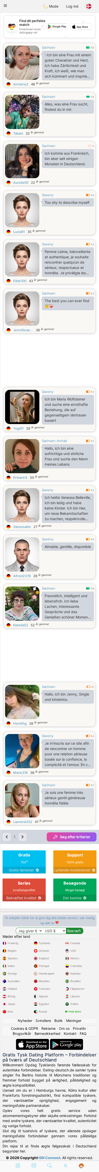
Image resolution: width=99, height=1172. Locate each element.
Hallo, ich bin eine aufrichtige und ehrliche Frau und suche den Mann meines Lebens (66, 456)
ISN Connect (49, 1158)
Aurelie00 (20, 182)
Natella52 (20, 625)
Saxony (47, 195)
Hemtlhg (20, 723)
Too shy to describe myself (67, 202)
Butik (58, 1020)
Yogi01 (18, 428)
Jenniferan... (23, 330)
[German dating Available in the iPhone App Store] (33, 1041)
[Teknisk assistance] (81, 1166)
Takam (18, 133)
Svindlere (43, 1020)
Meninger (73, 1020)
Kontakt (70, 1033)
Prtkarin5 (20, 477)
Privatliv (79, 1028)
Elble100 (19, 281)
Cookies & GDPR (24, 1028)
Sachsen (48, 47)
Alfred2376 (22, 576)
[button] (5, 5)
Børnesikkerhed (47, 1033)
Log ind (72, 6)
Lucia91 (19, 232)
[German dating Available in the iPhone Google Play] (66, 1041)
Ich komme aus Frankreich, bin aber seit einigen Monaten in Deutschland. (67, 158)
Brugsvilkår (22, 1033)
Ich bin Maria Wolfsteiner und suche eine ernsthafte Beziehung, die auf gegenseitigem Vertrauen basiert (66, 410)
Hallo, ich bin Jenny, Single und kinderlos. (67, 697)
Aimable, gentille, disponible (68, 546)
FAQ (83, 1033)
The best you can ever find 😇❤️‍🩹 (67, 303)
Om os (64, 1028)
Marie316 (20, 773)
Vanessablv (22, 527)
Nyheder (25, 1020)
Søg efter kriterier (75, 837)
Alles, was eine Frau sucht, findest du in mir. (66, 107)
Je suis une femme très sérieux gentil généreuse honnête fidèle (65, 797)
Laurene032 (22, 822)
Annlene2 (20, 84)
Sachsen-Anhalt (54, 441)
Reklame (48, 1028)
